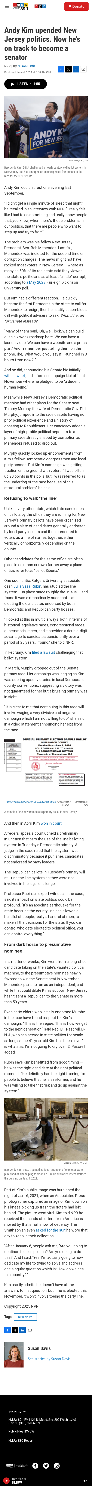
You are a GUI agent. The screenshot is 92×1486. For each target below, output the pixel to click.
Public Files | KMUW (21, 1431)
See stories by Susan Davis (49, 1358)
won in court (51, 823)
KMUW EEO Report (21, 1440)
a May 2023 (36, 282)
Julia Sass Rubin (27, 586)
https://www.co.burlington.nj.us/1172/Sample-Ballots (31, 802)
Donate (78, 6)
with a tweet (14, 375)
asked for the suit (50, 1230)
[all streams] (86, 1480)
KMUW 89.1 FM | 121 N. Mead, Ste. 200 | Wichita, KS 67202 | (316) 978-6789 (42, 1421)
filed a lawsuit (43, 652)
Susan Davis (27, 66)
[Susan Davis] (14, 1354)
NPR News (25, 1317)
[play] (6, 1481)
